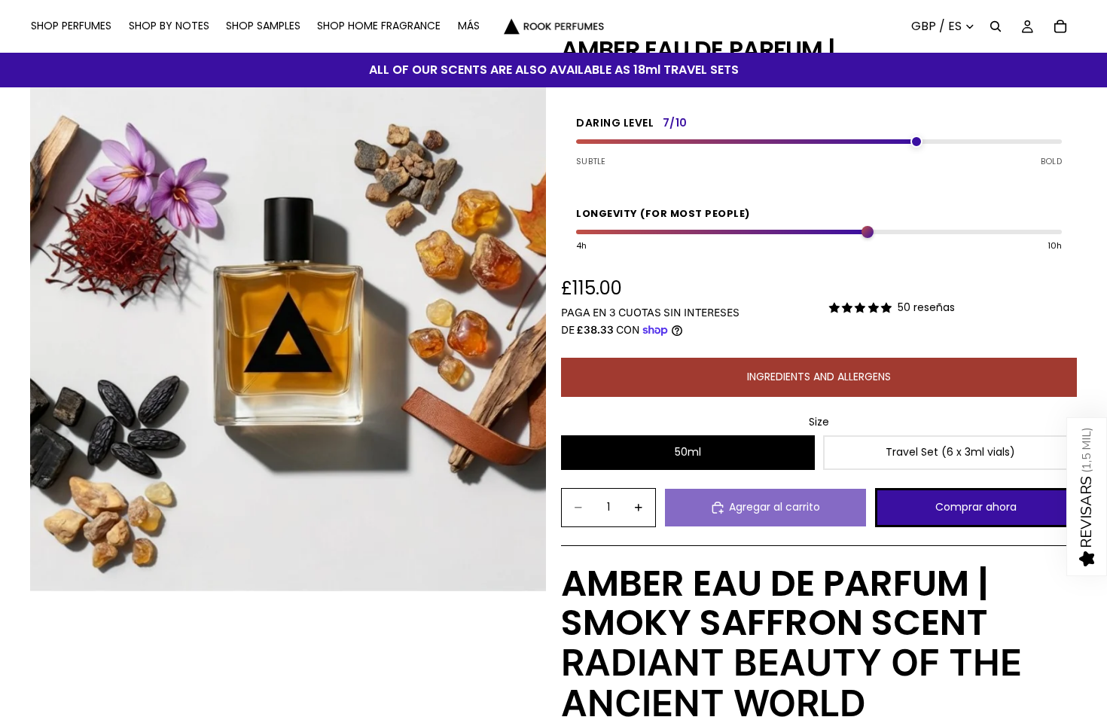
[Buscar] (995, 26)
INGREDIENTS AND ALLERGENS (819, 376)
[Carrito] (1060, 26)
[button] (1086, 496)
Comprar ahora (976, 506)
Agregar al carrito (774, 506)
